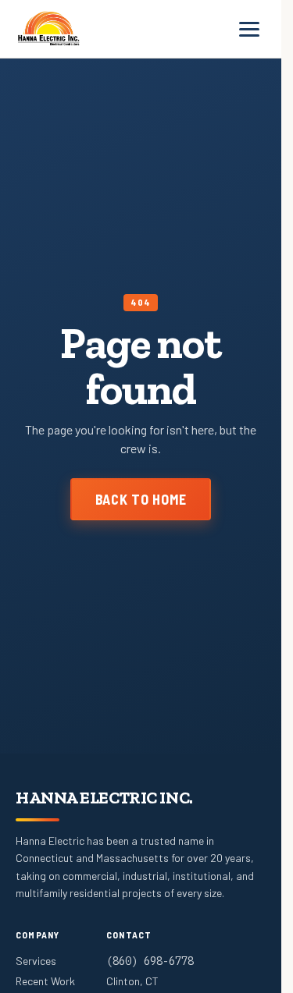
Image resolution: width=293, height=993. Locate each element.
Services (36, 960)
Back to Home (141, 499)
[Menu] (249, 29)
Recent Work (45, 981)
